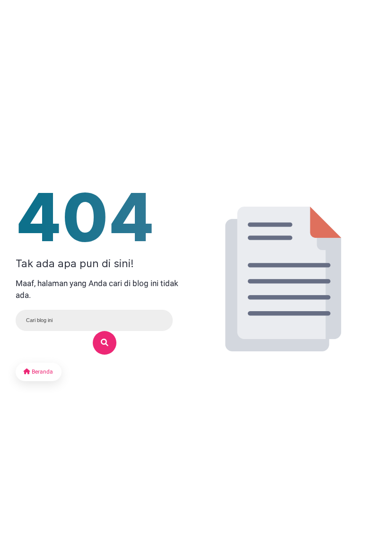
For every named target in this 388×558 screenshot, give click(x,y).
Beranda (41, 371)
